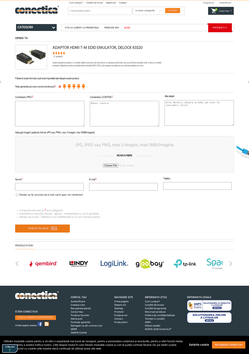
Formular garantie (80, 322)
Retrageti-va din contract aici (86, 326)
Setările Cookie (79, 333)
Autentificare (78, 302)
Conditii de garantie (155, 308)
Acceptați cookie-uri (228, 344)
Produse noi (111, 28)
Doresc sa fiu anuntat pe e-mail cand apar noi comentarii (51, 195)
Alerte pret (76, 319)
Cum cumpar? (76, 3)
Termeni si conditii (155, 319)
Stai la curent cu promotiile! (82, 28)
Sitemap (118, 308)
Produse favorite (80, 315)
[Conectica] (37, 295)
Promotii (220, 28)
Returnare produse (155, 312)
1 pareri (58, 56)
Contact (122, 3)
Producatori (120, 322)
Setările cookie (199, 344)
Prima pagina (121, 302)
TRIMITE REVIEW (38, 228)
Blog (127, 28)
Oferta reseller (152, 326)
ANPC (148, 322)
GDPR (74, 329)
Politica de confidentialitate (160, 315)
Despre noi (111, 3)
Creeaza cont (78, 305)
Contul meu (77, 312)
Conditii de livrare (94, 3)
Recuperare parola (81, 308)
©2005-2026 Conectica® (158, 329)
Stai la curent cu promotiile (35, 318)
